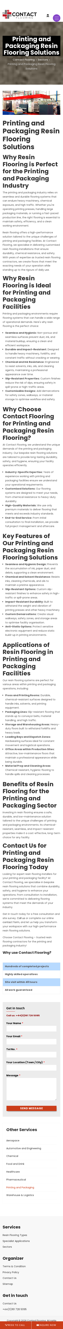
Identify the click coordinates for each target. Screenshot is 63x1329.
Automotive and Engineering (23, 1148)
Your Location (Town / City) (24, 1062)
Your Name (13, 1023)
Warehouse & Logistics (20, 1195)
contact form (11, 922)
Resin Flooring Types (15, 1235)
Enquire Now (47, 1325)
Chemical (12, 1156)
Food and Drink (15, 1164)
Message (12, 1075)
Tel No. (10, 1049)
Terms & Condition (14, 1266)
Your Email (13, 1036)
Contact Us (9, 1278)
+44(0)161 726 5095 (15, 1309)
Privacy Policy (11, 1272)
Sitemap (8, 1284)
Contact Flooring (24, 59)
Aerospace (12, 1140)
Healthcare (13, 1171)
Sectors (43, 59)
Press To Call (15, 1325)
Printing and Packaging (20, 1187)
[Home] (20, 16)
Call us (21, 918)
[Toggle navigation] (56, 18)
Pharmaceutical (16, 1179)
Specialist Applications (16, 1241)
